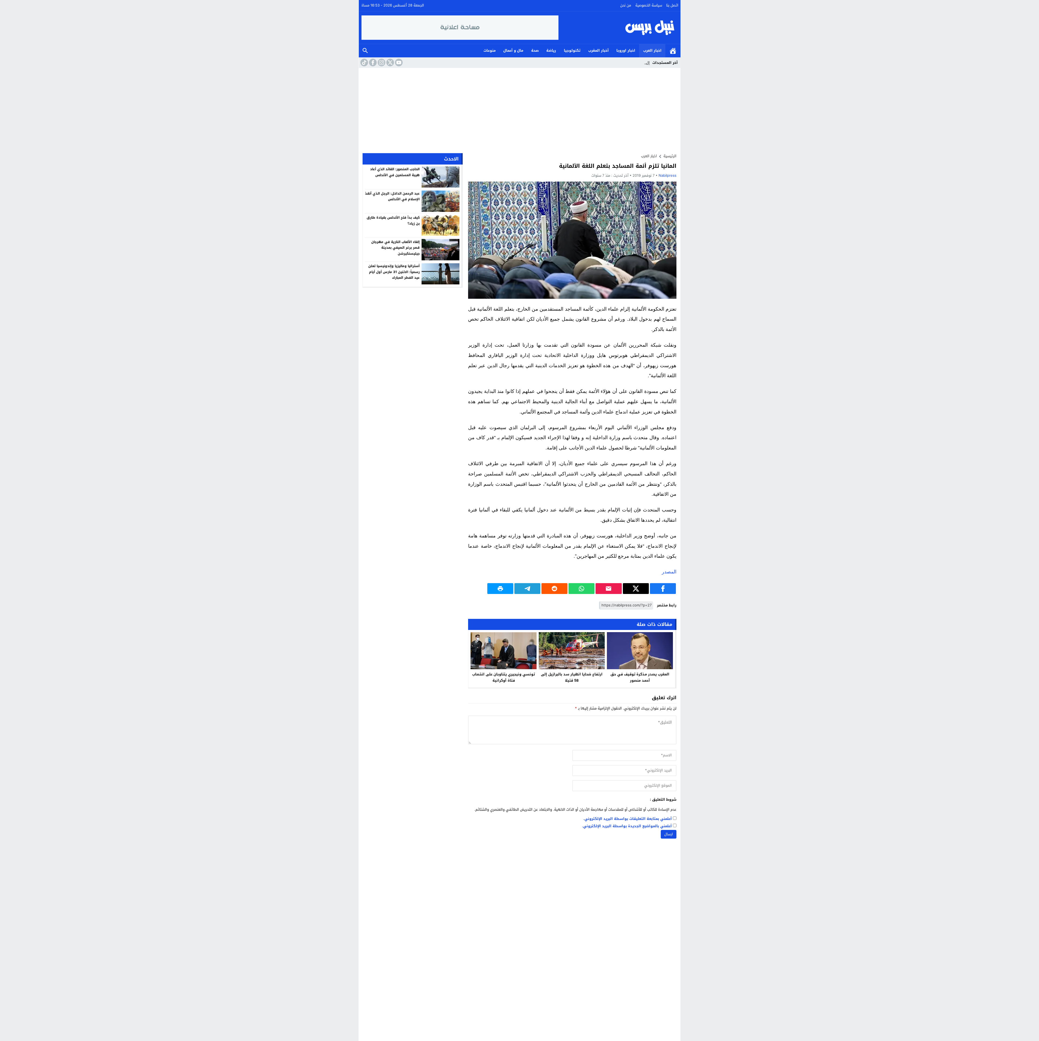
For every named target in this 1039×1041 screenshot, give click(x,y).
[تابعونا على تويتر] (389, 62)
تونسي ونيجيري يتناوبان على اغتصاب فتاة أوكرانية (503, 677)
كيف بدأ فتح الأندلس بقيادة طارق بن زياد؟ (393, 220)
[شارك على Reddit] (554, 588)
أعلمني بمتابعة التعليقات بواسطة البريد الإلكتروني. (627, 819)
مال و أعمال (513, 50)
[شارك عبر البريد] (608, 588)
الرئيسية (673, 50)
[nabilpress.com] (618, 27)
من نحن (625, 5)
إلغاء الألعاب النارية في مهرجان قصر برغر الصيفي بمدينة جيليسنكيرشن (395, 247)
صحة (535, 50)
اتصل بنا (672, 5)
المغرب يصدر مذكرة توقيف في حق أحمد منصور (639, 677)
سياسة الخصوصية (648, 5)
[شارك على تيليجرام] (527, 588)
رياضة (551, 50)
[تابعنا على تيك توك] (363, 62)
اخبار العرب (652, 50)
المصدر (669, 571)
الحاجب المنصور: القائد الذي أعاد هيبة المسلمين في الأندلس (395, 172)
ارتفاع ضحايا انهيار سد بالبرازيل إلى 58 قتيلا (572, 677)
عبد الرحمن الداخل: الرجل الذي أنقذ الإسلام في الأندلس (392, 196)
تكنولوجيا (572, 50)
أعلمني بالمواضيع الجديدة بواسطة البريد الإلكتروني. (627, 826)
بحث (365, 50)
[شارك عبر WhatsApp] (581, 588)
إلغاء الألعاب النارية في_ (631, 62)
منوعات (490, 50)
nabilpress (667, 175)
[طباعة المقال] (500, 588)
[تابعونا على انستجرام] (381, 62)
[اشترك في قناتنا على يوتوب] (398, 62)
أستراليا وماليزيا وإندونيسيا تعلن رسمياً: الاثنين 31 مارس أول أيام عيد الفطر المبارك (394, 272)
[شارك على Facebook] (663, 588)
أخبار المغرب (598, 50)
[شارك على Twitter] (635, 588)
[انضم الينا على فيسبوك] (372, 62)
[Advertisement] (519, 108)
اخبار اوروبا (625, 50)
